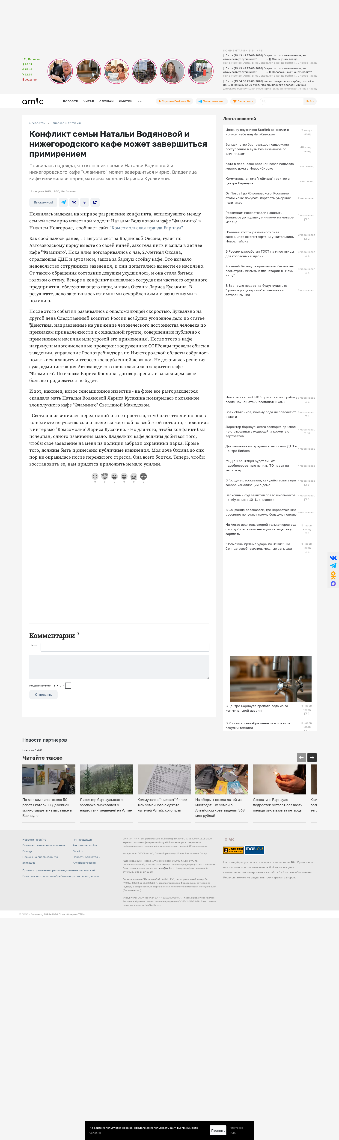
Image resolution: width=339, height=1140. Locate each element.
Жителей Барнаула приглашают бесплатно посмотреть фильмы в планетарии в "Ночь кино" (260, 270)
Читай (88, 101)
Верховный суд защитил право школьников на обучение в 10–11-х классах (260, 497)
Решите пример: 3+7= (47, 685)
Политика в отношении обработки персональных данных (61, 876)
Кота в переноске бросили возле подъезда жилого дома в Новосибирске (260, 166)
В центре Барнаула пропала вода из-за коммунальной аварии (257, 708)
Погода (27, 851)
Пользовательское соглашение (43, 845)
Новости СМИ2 (32, 750)
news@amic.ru (166, 868)
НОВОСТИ (37, 123)
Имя (34, 645)
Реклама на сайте (85, 845)
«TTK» (80, 914)
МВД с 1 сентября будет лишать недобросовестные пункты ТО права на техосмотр (257, 465)
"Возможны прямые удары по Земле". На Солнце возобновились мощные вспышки (259, 546)
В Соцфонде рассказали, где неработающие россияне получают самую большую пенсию (261, 512)
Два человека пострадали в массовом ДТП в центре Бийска (261, 448)
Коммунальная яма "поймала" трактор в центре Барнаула (258, 180)
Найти (310, 101)
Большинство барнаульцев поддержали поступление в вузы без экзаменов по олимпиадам (257, 148)
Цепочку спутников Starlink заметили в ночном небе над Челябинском (257, 132)
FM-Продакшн (82, 839)
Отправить (43, 694)
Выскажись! (43, 202)
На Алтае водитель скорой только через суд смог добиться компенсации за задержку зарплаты (261, 529)
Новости (70, 101)
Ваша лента (245, 101)
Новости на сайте (34, 839)
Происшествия (67, 123)
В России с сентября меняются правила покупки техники (258, 725)
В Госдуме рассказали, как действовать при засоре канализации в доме (261, 482)
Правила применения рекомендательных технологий (58, 870)
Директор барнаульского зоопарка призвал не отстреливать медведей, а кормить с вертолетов (261, 431)
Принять (218, 1130)
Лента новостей (239, 118)
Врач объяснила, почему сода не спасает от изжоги (261, 414)
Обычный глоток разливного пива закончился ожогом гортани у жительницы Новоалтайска (260, 236)
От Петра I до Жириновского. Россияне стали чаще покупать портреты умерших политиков (258, 197)
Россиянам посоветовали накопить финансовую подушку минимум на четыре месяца (260, 217)
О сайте (78, 851)
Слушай (106, 101)
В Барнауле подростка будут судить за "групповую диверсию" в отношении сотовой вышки (257, 290)
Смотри (126, 101)
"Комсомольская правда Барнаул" (146, 228)
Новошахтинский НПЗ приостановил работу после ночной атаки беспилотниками (261, 399)
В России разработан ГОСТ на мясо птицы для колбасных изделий (260, 253)
